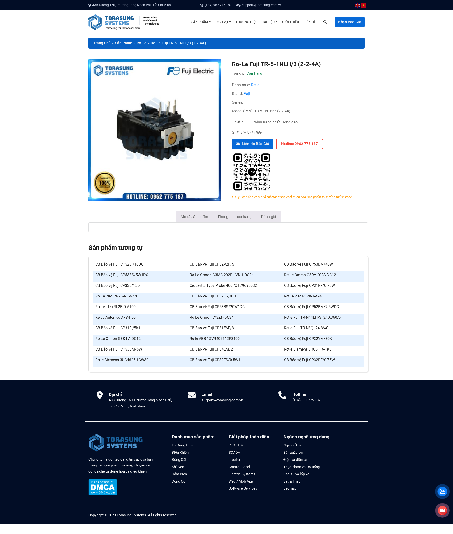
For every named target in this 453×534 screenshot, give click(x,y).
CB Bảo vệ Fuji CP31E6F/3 (212, 328)
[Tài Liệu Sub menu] (276, 22)
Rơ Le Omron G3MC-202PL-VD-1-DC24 (222, 275)
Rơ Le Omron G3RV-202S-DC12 (310, 275)
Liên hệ (310, 22)
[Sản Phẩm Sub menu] (210, 22)
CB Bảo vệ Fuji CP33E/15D (117, 285)
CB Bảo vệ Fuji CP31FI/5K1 (118, 328)
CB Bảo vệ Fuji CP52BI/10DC (119, 264)
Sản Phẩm (199, 22)
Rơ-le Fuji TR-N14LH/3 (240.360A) (312, 317)
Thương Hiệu (246, 22)
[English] (358, 5)
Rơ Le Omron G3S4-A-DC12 (118, 338)
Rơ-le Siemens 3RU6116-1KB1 (309, 349)
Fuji (247, 93)
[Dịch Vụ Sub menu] (230, 22)
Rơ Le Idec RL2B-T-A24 (303, 296)
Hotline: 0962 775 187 (299, 144)
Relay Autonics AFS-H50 (115, 317)
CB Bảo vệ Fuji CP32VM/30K (308, 338)
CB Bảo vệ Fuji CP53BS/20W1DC (217, 307)
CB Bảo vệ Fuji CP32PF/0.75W (309, 360)
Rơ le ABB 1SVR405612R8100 (215, 338)
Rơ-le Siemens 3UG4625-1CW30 (121, 360)
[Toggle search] (325, 22)
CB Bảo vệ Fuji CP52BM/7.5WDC (311, 307)
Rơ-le (255, 85)
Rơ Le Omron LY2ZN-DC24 (212, 317)
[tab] (194, 216)
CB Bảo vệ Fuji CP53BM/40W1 (309, 264)
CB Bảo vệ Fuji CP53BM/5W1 (119, 349)
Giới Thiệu (290, 22)
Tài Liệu (268, 22)
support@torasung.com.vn (262, 5)
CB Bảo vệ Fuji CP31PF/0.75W (309, 285)
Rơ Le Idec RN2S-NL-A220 (116, 296)
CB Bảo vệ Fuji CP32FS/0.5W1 (215, 360)
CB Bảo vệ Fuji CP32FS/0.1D (214, 296)
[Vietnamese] (364, 5)
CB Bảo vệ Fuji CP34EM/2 (211, 349)
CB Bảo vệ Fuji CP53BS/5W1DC (121, 275)
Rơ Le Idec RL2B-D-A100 (115, 307)
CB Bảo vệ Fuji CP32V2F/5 (212, 264)
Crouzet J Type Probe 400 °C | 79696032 (223, 285)
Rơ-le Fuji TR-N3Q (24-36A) (306, 328)
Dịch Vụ (221, 22)
